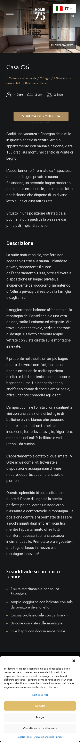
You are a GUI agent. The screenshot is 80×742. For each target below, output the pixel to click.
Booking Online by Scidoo (40, 122)
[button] (74, 661)
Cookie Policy (25, 737)
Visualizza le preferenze (40, 728)
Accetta (40, 706)
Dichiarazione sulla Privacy (48, 737)
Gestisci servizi (40, 695)
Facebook (65, 16)
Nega (40, 717)
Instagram (72, 16)
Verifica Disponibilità (41, 116)
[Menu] (10, 13)
